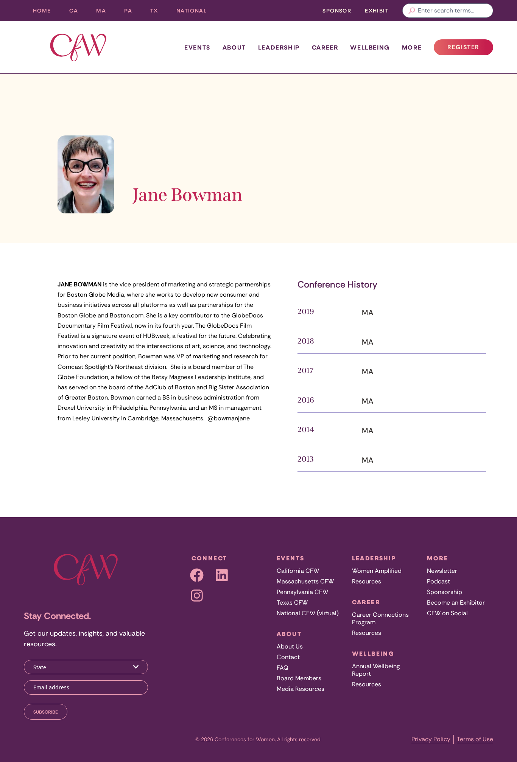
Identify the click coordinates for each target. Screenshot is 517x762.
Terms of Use (475, 739)
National (196, 12)
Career (325, 47)
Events (197, 47)
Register (470, 49)
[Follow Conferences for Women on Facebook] (197, 575)
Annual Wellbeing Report (376, 670)
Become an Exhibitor (456, 602)
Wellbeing (369, 47)
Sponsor (336, 10)
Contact (288, 657)
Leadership (279, 47)
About (234, 47)
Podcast (438, 581)
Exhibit (377, 10)
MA (105, 12)
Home (42, 10)
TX (158, 12)
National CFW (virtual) (308, 613)
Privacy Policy (430, 739)
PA (132, 12)
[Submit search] (411, 10)
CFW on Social (447, 613)
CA (78, 12)
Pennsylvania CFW (302, 592)
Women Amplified (377, 571)
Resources (366, 581)
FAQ (282, 668)
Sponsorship (444, 592)
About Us (290, 646)
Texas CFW (292, 602)
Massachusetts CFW (305, 581)
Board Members (299, 678)
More (412, 47)
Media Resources (300, 689)
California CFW (298, 571)
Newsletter (442, 571)
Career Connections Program (380, 618)
